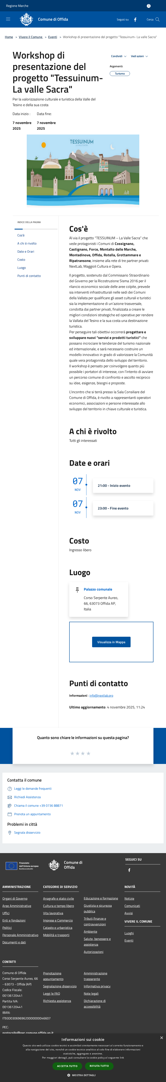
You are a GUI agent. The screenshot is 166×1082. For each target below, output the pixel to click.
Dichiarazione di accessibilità (95, 1003)
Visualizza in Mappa (111, 642)
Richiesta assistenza (57, 1000)
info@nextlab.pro (101, 695)
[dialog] (83, 1058)
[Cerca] (157, 19)
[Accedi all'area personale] (148, 6)
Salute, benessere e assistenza (97, 941)
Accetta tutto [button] (67, 1066)
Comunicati (132, 905)
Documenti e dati (14, 942)
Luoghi (129, 933)
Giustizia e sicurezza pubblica (98, 908)
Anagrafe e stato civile (58, 898)
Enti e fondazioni (14, 920)
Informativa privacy (97, 986)
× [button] (161, 1037)
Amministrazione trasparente (95, 976)
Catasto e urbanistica (57, 927)
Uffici (6, 913)
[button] (83, 1075)
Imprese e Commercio (58, 920)
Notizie (129, 898)
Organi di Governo (14, 898)
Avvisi (129, 913)
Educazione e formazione (101, 898)
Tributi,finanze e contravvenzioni (95, 921)
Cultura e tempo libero (58, 905)
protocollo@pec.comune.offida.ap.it (27, 1032)
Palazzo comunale (98, 589)
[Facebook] (134, 19)
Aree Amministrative (16, 905)
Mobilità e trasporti (56, 934)
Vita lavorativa (53, 913)
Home (9, 36)
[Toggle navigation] (8, 19)
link (122, 1057)
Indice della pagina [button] (29, 222)
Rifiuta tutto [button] (99, 1066)
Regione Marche (17, 5)
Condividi (117, 56)
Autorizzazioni (93, 951)
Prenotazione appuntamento (53, 976)
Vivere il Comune (31, 36)
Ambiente (90, 931)
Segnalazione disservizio (60, 986)
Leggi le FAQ (51, 993)
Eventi (52, 36)
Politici (7, 927)
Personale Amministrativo (20, 934)
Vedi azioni (137, 56)
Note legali (91, 993)
